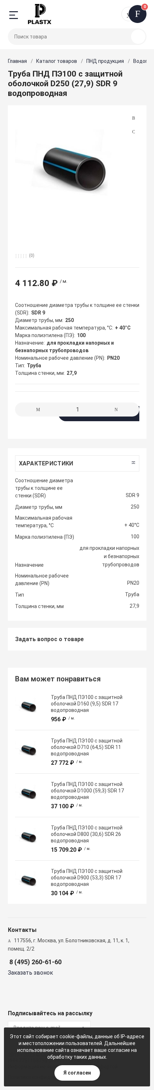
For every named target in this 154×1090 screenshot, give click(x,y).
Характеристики (46, 463)
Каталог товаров (56, 61)
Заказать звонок (30, 972)
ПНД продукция (105, 61)
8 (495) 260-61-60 (35, 962)
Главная (17, 61)
